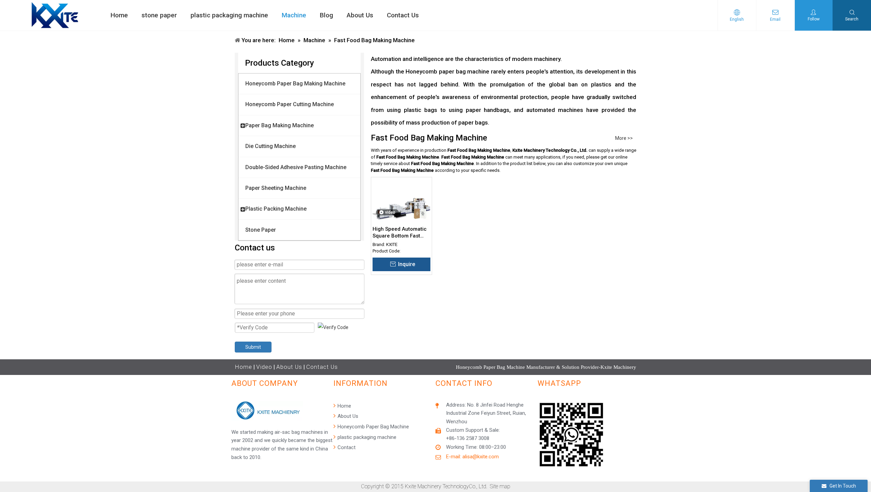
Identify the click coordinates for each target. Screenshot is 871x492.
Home (243, 366)
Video (264, 366)
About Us (289, 366)
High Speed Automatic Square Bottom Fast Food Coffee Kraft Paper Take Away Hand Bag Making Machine (400, 232)
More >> (624, 138)
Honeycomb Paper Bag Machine (372, 427)
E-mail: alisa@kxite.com (472, 457)
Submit (253, 347)
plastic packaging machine (366, 437)
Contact (346, 447)
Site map (500, 486)
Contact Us (322, 366)
